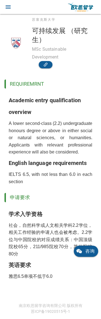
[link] (80, 7)
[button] (8, 7)
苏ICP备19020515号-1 (50, 311)
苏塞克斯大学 (44, 20)
